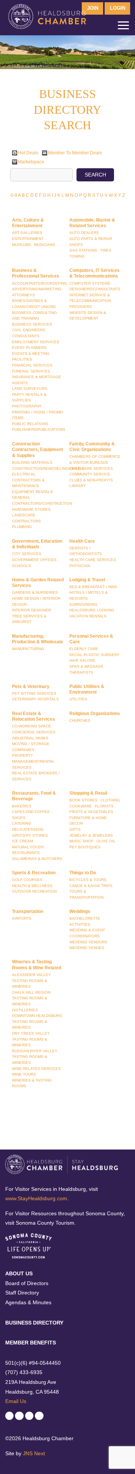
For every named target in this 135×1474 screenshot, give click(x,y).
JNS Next (34, 1453)
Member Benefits (30, 1343)
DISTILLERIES (25, 1010)
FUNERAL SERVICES (31, 371)
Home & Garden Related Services (38, 582)
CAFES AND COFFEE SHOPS (31, 815)
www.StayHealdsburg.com (36, 1198)
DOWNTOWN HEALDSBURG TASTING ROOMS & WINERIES (37, 1021)
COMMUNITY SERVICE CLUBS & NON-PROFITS (91, 477)
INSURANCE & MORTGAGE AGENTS (36, 380)
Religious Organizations (94, 713)
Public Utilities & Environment (86, 689)
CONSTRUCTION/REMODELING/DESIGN (48, 468)
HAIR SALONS (82, 660)
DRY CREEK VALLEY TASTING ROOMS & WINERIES (31, 1039)
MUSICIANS (44, 245)
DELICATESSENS (28, 829)
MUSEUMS (21, 245)
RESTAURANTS (26, 853)
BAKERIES (22, 806)
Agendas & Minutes (28, 1302)
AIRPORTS (22, 918)
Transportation (27, 911)
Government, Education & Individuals (37, 544)
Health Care (82, 541)
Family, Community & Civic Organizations (92, 447)
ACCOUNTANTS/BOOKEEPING (39, 283)
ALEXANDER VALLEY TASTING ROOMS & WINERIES (31, 980)
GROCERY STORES (30, 835)
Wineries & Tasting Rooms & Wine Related (36, 964)
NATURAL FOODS (28, 847)
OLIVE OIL (106, 841)
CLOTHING (110, 800)
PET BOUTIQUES (84, 847)
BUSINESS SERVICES (32, 324)
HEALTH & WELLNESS (32, 886)
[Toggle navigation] (123, 27)
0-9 (13, 195)
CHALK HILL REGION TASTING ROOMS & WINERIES (31, 998)
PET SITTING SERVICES (34, 693)
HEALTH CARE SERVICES (92, 560)
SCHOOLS (21, 566)
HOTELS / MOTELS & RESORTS (88, 595)
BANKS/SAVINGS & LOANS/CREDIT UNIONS (34, 304)
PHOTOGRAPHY (27, 406)
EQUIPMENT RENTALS (32, 492)
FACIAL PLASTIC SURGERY (94, 655)
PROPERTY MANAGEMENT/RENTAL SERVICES (33, 761)
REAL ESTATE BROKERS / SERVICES (36, 776)
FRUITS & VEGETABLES (91, 812)
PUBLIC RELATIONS (30, 424)
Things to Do (82, 872)
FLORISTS (104, 806)
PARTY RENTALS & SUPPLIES (29, 397)
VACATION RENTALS (87, 616)
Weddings (79, 911)
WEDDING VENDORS (88, 942)
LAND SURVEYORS (29, 388)
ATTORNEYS (23, 295)
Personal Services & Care (91, 639)
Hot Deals (28, 152)
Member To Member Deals (75, 152)
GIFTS (75, 829)
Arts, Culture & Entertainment (28, 223)
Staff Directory (22, 1293)
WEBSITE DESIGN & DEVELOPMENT (87, 316)
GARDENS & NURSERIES (35, 592)
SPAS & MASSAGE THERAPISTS (86, 669)
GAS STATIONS (83, 250)
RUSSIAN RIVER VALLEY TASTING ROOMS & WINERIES (34, 1057)
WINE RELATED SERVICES (36, 1069)
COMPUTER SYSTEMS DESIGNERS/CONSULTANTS (94, 286)
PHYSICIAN (79, 566)
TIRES (105, 250)
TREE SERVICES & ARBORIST (29, 619)
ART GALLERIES (27, 233)
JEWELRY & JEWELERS (91, 835)
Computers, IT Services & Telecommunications (94, 273)
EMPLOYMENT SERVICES (35, 342)
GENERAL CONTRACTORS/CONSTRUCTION (42, 500)
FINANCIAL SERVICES (32, 365)
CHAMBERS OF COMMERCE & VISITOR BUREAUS (94, 459)
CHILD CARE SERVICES (91, 468)
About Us (19, 1273)
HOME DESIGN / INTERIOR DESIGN (36, 601)
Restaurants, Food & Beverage (34, 796)
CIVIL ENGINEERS (28, 330)
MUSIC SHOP (81, 841)
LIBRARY (77, 486)
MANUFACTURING (28, 649)
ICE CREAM (22, 841)
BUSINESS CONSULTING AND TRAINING (34, 316)
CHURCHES (79, 720)
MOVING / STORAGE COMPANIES (31, 747)
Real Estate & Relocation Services (33, 716)
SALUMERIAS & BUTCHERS (37, 859)
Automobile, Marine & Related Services (92, 223)
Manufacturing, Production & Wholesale (37, 639)
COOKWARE (80, 806)
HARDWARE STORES (31, 509)
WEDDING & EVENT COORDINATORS (87, 933)
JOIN (92, 8)
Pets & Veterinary (31, 686)
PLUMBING (22, 527)
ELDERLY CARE (83, 649)
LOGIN (117, 8)
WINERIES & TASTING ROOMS (32, 1083)
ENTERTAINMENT (28, 239)
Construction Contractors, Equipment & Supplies (37, 449)
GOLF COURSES (27, 880)
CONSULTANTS (25, 336)
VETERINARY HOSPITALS (35, 699)
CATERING (21, 823)
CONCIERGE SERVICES (34, 732)
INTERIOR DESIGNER (31, 610)
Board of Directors (26, 1283)
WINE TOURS (24, 1074)
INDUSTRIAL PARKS (30, 738)
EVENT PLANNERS (29, 347)
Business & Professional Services (35, 273)
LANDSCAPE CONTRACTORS (26, 518)
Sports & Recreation (34, 872)
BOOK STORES (83, 800)
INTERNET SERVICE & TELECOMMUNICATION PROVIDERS (90, 301)
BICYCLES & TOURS (87, 880)
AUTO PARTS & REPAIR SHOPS (90, 242)
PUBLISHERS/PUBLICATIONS (38, 429)
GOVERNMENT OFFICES (34, 560)
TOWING (77, 256)
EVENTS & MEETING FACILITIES (31, 357)
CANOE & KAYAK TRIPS (90, 886)
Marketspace (31, 161)
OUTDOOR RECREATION (34, 891)
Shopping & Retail (88, 793)
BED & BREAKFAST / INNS (93, 587)
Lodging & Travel (87, 579)
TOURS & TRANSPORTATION (86, 894)
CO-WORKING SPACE (31, 726)
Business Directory (34, 1323)
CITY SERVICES (26, 554)
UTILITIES (78, 699)
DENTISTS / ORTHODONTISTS (85, 551)
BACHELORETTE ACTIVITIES (84, 921)
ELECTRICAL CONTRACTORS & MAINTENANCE (28, 480)
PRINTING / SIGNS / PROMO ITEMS (37, 415)
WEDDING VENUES (86, 948)
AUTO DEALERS (84, 233)
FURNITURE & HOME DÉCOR (88, 821)
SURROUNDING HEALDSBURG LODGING (91, 607)
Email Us (15, 1401)
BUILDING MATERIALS (32, 462)
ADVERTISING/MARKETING (37, 289)
